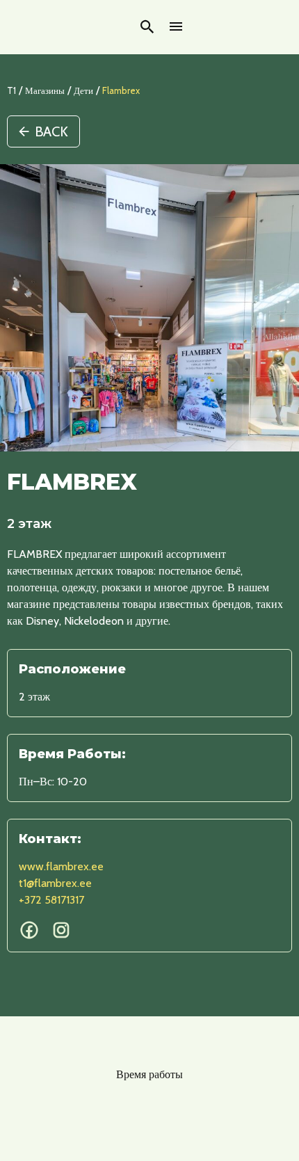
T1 (11, 90)
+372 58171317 (51, 899)
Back (51, 131)
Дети (83, 90)
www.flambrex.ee (61, 866)
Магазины (45, 90)
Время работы (149, 1074)
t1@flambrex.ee (55, 883)
